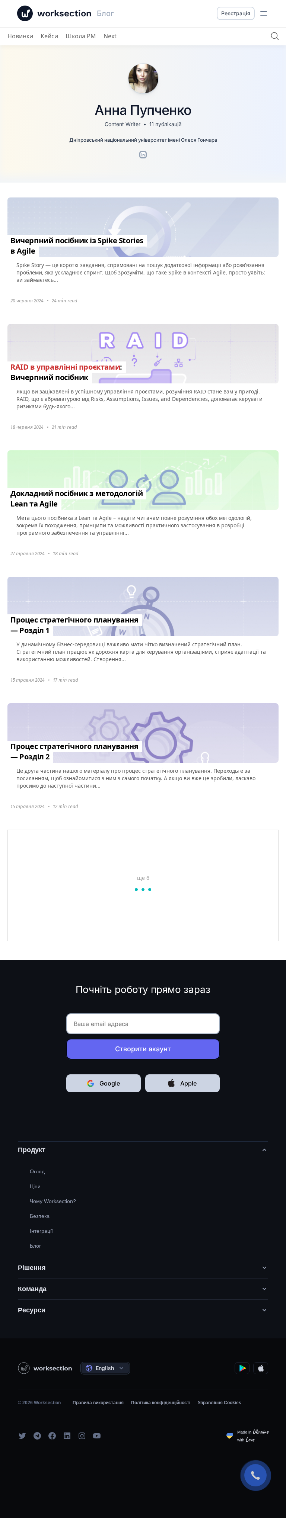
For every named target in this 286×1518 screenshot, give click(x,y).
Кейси (49, 36)
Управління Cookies (219, 1402)
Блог (35, 1246)
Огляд (37, 1171)
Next (110, 36)
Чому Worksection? (53, 1201)
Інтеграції (41, 1231)
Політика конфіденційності (160, 1402)
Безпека (40, 1216)
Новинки (20, 36)
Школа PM (81, 36)
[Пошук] (274, 36)
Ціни (35, 1186)
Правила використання (98, 1402)
